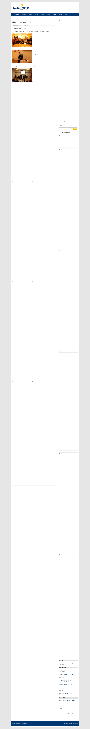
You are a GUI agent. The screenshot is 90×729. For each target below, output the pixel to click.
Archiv (60, 14)
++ (72, 705)
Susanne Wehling (18, 25)
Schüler (48, 14)
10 (67, 704)
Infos (42, 14)
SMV (30, 482)
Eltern (54, 14)
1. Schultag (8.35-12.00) (63, 671)
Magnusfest (61, 690)
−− (64, 705)
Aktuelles (17, 14)
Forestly (69, 726)
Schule (36, 14)
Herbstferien (61, 701)
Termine (24, 14)
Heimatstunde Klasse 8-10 (64, 686)
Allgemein (19, 482)
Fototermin (61, 694)
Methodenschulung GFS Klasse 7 (65, 681)
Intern (66, 14)
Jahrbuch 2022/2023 (25, 482)
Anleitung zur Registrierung (64, 121)
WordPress (77, 726)
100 (69, 704)
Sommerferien (61, 664)
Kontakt (30, 14)
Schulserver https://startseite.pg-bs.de (71, 723)
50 (68, 704)
